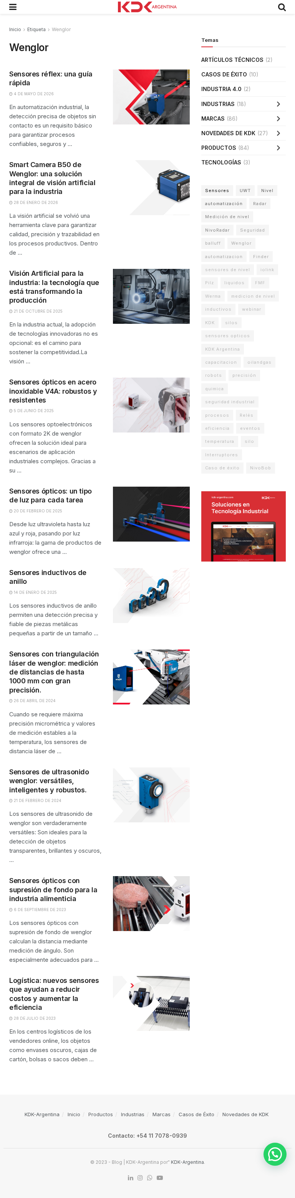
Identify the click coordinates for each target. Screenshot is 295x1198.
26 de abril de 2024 (34, 700)
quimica (214, 388)
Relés (247, 415)
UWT (245, 190)
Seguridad (252, 230)
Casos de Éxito (224, 74)
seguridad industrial (230, 401)
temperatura (219, 441)
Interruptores (221, 454)
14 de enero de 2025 (35, 592)
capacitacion (221, 362)
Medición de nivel (227, 216)
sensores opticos (227, 335)
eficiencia (217, 428)
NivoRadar (217, 230)
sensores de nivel (227, 269)
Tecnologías (221, 162)
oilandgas (259, 362)
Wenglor (61, 29)
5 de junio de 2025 (33, 410)
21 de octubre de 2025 (38, 311)
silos (231, 322)
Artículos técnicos (232, 59)
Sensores (217, 190)
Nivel (267, 190)
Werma (213, 296)
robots (213, 375)
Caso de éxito (222, 468)
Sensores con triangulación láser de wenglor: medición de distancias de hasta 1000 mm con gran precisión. (54, 672)
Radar (260, 203)
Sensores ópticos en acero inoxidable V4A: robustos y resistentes (53, 391)
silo (249, 441)
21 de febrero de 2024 (37, 800)
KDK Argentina (222, 349)
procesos (217, 415)
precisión (244, 375)
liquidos (234, 282)
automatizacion (224, 256)
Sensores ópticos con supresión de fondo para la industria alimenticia (53, 890)
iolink (267, 269)
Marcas (213, 118)
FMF (260, 282)
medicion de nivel (253, 296)
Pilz (209, 282)
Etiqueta (36, 29)
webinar (251, 309)
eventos (250, 428)
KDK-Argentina (42, 1114)
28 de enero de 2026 (35, 202)
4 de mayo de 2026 (33, 93)
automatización (224, 203)
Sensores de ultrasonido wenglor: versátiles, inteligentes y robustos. (49, 781)
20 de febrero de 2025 (37, 511)
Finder (261, 256)
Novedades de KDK (228, 133)
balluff (213, 243)
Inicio (15, 29)
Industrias (218, 104)
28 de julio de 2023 (34, 1018)
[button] (275, 1154)
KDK (210, 322)
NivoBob (260, 468)
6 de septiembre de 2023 (39, 909)
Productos (218, 147)
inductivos (218, 309)
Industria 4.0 (221, 89)
